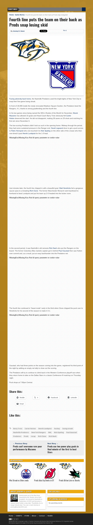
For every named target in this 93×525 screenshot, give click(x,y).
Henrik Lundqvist (29, 133)
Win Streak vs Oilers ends (19, 480)
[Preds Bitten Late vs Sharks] (70, 478)
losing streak (67, 429)
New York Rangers (38, 432)
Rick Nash (53, 248)
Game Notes (20, 15)
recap (33, 436)
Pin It (64, 30)
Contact (42, 516)
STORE (26, 516)
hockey (57, 429)
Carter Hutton (30, 429)
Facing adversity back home (20, 99)
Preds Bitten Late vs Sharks (69, 480)
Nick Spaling (45, 131)
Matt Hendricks (65, 188)
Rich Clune (34, 191)
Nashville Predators (21, 432)
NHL (49, 432)
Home (11, 15)
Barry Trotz (17, 429)
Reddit (50, 516)
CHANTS (19, 516)
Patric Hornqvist (17, 131)
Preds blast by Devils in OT (44, 480)
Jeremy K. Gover (19, 31)
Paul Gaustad (64, 251)
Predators (17, 436)
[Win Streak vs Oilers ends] (20, 478)
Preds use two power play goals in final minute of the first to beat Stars (63, 449)
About (34, 516)
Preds (26, 436)
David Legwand (57, 128)
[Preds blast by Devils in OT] (45, 478)
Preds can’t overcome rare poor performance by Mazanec (27, 448)
